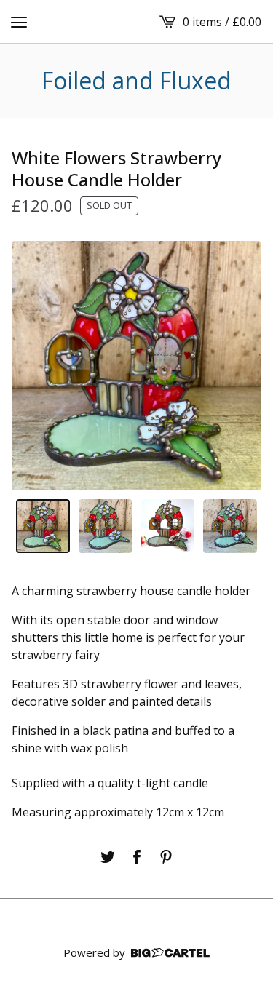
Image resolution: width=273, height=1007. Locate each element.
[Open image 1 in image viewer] (136, 365)
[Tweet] (107, 857)
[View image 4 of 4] (230, 526)
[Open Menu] (18, 21)
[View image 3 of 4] (168, 526)
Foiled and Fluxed (136, 81)
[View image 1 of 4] (43, 526)
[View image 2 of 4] (105, 526)
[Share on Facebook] (137, 857)
